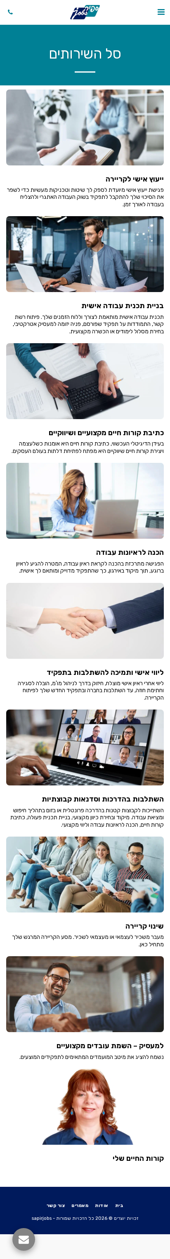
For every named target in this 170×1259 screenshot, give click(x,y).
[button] (161, 12)
